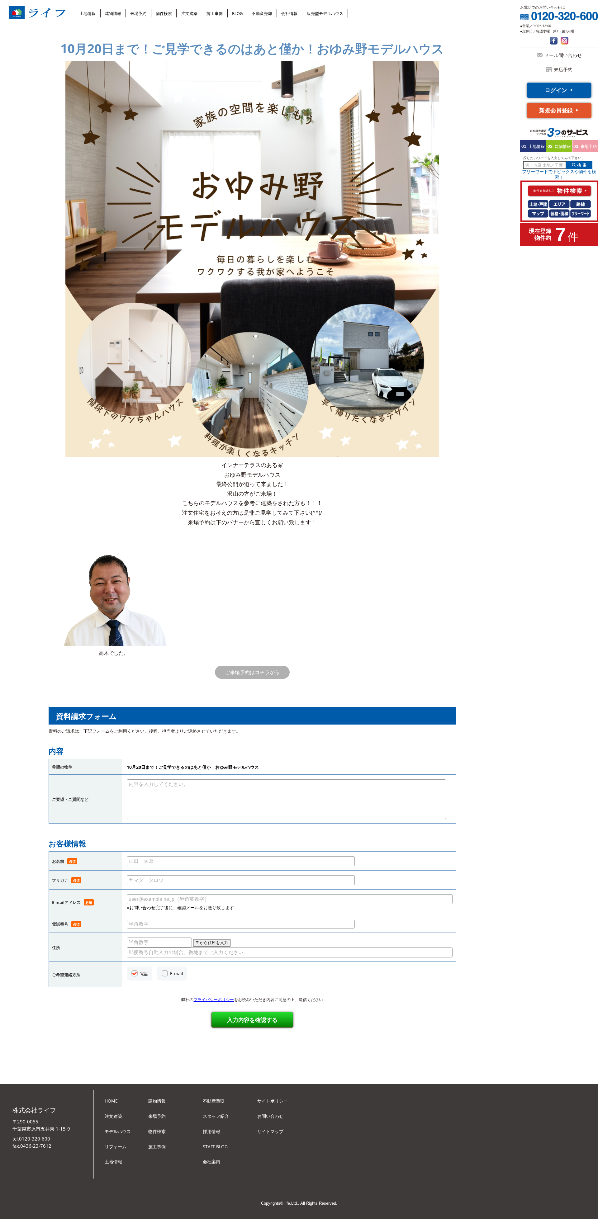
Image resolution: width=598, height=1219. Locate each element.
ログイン (556, 90)
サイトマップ (270, 1131)
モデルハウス (118, 1131)
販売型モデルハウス (325, 13)
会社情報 (289, 13)
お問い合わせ (270, 1116)
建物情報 (113, 13)
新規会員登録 (556, 110)
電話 (144, 973)
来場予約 (138, 13)
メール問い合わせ (563, 55)
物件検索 (164, 13)
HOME (111, 1101)
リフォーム (115, 1147)
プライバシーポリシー (213, 999)
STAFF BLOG (215, 1147)
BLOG (237, 13)
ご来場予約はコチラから (252, 672)
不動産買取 (214, 1101)
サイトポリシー (272, 1101)
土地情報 (87, 13)
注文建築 (189, 13)
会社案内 (211, 1162)
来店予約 (563, 69)
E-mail (176, 973)
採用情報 (211, 1131)
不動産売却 (262, 13)
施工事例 (214, 13)
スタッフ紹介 (216, 1116)
